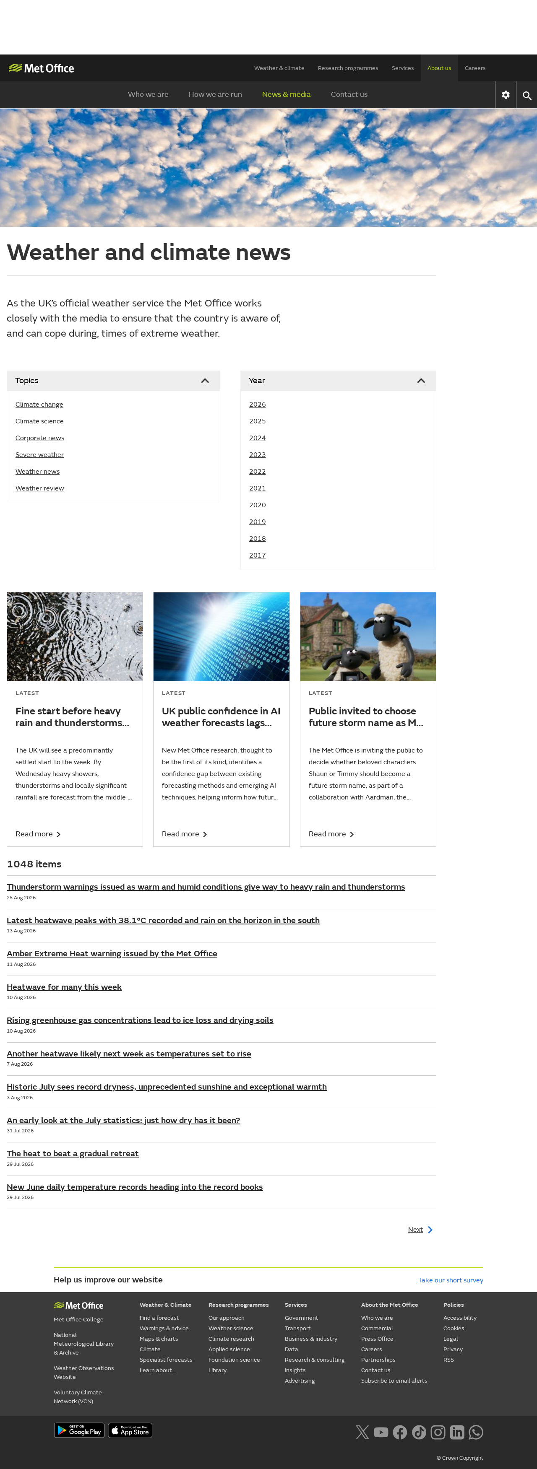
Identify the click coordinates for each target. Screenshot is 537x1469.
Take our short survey (450, 1280)
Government (301, 1317)
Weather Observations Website (84, 1373)
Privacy (453, 1349)
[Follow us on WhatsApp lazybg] (476, 1431)
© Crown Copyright (460, 1458)
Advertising (300, 1380)
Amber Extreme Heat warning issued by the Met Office (112, 953)
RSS (448, 1359)
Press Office (377, 1338)
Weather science (231, 1328)
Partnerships (378, 1359)
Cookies (453, 1328)
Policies (453, 1304)
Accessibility (460, 1317)
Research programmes (348, 68)
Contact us (349, 94)
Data (291, 1349)
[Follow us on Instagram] (437, 1431)
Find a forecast (159, 1317)
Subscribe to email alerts (394, 1380)
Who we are (148, 94)
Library (218, 1370)
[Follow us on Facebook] (400, 1431)
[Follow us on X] (362, 1431)
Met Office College (79, 1319)
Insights (295, 1370)
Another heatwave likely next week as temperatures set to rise (129, 1054)
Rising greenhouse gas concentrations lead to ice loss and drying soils (140, 1020)
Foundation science (234, 1359)
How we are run (215, 94)
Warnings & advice (164, 1328)
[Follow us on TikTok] (419, 1431)
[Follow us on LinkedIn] (457, 1431)
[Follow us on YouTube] (381, 1431)
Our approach (227, 1317)
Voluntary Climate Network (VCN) (78, 1397)
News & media (286, 94)
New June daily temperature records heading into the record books (135, 1187)
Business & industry (311, 1338)
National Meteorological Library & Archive (84, 1343)
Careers (475, 68)
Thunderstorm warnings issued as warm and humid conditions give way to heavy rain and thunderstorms (206, 887)
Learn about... (158, 1370)
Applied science (229, 1349)
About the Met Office (389, 1304)
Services (403, 68)
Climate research (231, 1338)
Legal (450, 1338)
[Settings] (505, 94)
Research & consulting (315, 1359)
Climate (150, 1349)
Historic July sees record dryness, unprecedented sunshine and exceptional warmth (167, 1087)
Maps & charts (159, 1338)
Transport (298, 1328)
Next (415, 1229)
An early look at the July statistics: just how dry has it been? (123, 1120)
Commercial (377, 1328)
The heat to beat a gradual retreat (73, 1153)
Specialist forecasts (166, 1359)
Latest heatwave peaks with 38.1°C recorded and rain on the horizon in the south (163, 920)
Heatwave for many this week (64, 987)
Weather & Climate (166, 1304)
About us (439, 68)
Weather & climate (279, 68)
